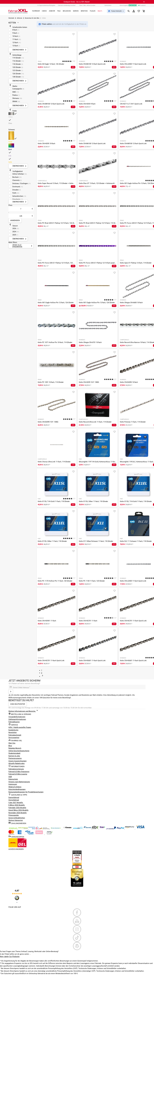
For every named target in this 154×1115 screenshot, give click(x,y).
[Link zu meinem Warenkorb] (144, 11)
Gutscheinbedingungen (16, 789)
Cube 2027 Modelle (15, 803)
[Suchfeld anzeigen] (128, 11)
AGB (10, 777)
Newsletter (12, 732)
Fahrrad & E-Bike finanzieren (18, 772)
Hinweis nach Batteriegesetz (19, 782)
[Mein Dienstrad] (56, 829)
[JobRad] (13, 829)
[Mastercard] (11, 834)
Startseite (11, 18)
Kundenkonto (13, 730)
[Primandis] (78, 829)
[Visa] (140, 829)
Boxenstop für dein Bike (32, 18)
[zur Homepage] (18, 11)
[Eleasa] (67, 829)
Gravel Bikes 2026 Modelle (18, 810)
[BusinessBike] (34, 829)
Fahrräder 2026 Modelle (17, 808)
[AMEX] (20, 834)
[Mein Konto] (133, 11)
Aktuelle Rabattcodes (16, 763)
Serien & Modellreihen (16, 818)
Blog (10, 746)
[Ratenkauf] (29, 834)
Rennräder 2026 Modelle (17, 813)
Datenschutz (13, 779)
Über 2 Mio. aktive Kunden (87, 5)
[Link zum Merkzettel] (138, 11)
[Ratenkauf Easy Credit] (39, 834)
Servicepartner (13, 738)
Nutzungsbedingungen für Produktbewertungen (25, 792)
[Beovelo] (95, 829)
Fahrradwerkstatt (14, 735)
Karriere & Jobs (14, 756)
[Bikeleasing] (23, 829)
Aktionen (19, 18)
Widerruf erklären (14, 787)
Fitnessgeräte (13, 815)
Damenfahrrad (13, 797)
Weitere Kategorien (15, 820)
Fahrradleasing (14, 722)
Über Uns (11, 743)
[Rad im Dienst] (87, 829)
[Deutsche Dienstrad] (44, 829)
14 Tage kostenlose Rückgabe (46, 5)
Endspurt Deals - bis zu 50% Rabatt (77, 2)
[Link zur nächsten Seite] (42, 676)
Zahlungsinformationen (17, 719)
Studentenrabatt (14, 753)
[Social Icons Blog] (77, 946)
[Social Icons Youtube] (77, 921)
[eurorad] (110, 829)
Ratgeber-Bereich (14, 748)
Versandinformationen (16, 717)
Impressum (12, 784)
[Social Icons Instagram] (77, 929)
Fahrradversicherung (16, 769)
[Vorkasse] (50, 834)
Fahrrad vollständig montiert (66, 5)
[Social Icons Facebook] (77, 912)
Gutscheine (108, 5)
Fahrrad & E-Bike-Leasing (17, 774)
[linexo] (102, 829)
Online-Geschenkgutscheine (18, 751)
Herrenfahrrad (13, 800)
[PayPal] (119, 829)
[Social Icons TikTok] (77, 937)
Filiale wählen (47, 24)
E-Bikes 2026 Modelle (16, 805)
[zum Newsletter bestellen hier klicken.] (10, 691)
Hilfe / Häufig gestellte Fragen (19, 727)
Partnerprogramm (15, 758)
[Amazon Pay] (130, 829)
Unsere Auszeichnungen (17, 761)
